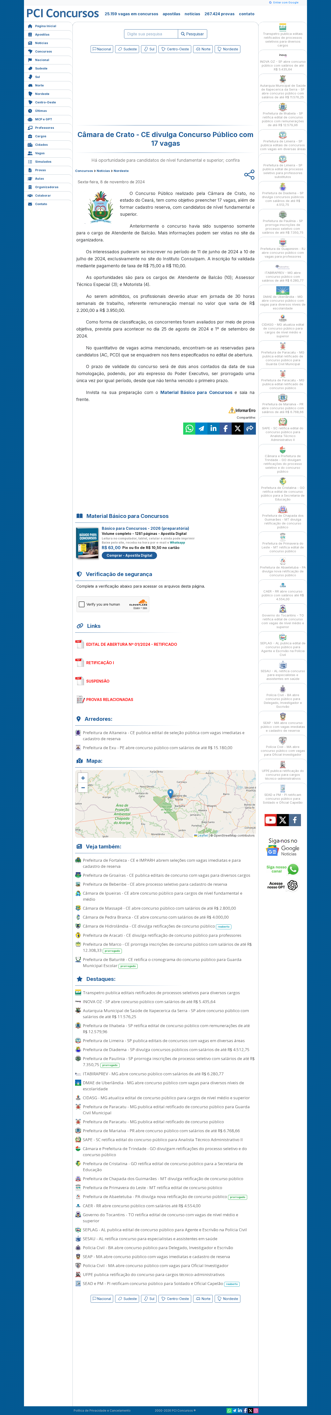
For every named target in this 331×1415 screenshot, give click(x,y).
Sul (37, 77)
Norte (39, 85)
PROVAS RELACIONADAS (109, 699)
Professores (44, 128)
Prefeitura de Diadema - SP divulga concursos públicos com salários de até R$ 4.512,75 (166, 1049)
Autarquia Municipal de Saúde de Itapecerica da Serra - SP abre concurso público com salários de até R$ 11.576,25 (166, 1013)
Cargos (40, 136)
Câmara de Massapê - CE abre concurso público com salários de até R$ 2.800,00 (159, 908)
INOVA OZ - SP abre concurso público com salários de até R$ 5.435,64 (149, 1001)
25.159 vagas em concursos (131, 13)
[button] (83, 778)
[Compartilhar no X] (238, 429)
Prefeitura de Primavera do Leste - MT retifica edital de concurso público (152, 1187)
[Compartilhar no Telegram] (201, 429)
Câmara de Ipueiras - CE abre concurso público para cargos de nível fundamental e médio (162, 896)
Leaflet (202, 835)
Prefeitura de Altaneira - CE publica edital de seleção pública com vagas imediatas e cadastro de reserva (163, 735)
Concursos (43, 51)
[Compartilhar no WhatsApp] (189, 429)
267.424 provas (220, 13)
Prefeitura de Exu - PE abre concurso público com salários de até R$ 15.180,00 (157, 747)
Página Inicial (45, 26)
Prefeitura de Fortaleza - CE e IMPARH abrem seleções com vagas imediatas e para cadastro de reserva (162, 863)
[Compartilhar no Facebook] (226, 429)
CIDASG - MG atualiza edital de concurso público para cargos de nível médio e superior (166, 1097)
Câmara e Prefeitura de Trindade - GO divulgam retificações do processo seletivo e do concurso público (165, 1151)
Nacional (42, 60)
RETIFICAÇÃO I (100, 662)
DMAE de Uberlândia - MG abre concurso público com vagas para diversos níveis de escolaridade (163, 1086)
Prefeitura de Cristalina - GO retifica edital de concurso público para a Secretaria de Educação (163, 1166)
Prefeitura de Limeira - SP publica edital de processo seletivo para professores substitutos (283, 171)
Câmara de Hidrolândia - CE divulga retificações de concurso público (156, 926)
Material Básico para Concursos (196, 392)
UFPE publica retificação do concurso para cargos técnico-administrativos (154, 1274)
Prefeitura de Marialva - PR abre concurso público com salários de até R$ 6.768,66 (161, 1130)
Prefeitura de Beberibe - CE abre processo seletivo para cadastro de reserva (155, 884)
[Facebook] (245, 1410)
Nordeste (42, 94)
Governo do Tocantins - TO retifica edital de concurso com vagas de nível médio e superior (160, 1217)
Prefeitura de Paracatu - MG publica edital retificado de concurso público (153, 1121)
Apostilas (42, 34)
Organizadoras (46, 187)
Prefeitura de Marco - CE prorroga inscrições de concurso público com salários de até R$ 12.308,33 (167, 947)
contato (246, 13)
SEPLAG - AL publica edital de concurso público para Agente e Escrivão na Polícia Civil (165, 1229)
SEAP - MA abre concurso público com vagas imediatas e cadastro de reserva (156, 1256)
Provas (40, 170)
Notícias (41, 43)
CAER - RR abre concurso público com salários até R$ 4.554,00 (142, 1205)
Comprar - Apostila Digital (129, 555)
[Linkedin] (240, 1410)
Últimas (41, 111)
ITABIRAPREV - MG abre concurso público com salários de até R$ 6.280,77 (153, 1074)
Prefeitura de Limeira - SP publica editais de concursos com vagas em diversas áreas (164, 1040)
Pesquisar (194, 33)
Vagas (40, 153)
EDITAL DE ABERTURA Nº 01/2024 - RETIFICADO (131, 644)
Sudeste (41, 68)
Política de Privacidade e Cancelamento (102, 1410)
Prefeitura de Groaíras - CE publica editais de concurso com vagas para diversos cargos (166, 875)
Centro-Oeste (45, 102)
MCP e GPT (43, 119)
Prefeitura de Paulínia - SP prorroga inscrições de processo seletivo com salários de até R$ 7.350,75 (169, 1061)
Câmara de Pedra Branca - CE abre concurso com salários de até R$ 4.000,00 (156, 917)
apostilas (171, 13)
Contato (41, 204)
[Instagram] (256, 1410)
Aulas (39, 178)
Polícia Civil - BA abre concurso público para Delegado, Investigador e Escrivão (158, 1247)
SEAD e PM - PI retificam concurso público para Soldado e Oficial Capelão (160, 1283)
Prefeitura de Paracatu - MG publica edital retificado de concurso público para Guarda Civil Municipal (166, 1109)
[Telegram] (234, 1410)
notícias (192, 13)
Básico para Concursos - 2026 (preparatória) (145, 528)
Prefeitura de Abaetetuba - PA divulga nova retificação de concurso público (164, 1196)
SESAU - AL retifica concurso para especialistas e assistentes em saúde (150, 1238)
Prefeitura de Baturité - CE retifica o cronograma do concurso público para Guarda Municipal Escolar (162, 962)
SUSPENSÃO (98, 681)
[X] (250, 1410)
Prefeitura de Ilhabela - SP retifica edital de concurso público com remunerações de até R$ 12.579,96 (166, 1028)
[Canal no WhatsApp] (229, 1410)
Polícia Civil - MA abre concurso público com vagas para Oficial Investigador (156, 1265)
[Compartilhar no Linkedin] (213, 429)
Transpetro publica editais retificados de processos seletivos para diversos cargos (161, 992)
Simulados (43, 161)
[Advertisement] (126, 90)
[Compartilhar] (250, 429)
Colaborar (43, 195)
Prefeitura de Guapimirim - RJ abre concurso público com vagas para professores (282, 252)
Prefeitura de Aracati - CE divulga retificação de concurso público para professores (162, 935)
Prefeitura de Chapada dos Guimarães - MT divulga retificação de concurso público (163, 1178)
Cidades (41, 144)
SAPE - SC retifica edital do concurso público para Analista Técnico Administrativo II (163, 1139)
